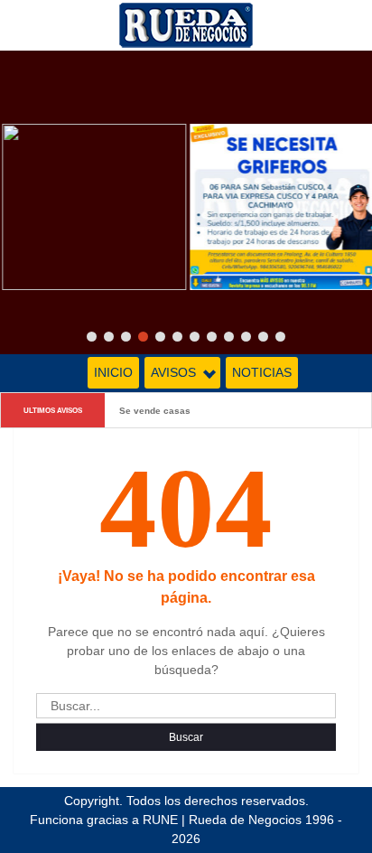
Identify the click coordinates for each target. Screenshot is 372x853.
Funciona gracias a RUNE (104, 819)
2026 (186, 838)
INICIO (113, 372)
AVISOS (173, 372)
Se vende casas (155, 410)
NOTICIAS (262, 372)
